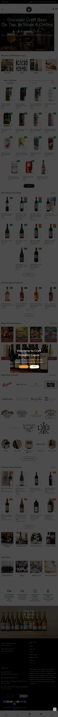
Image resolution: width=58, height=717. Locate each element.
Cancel (34, 366)
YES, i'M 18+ (24, 366)
